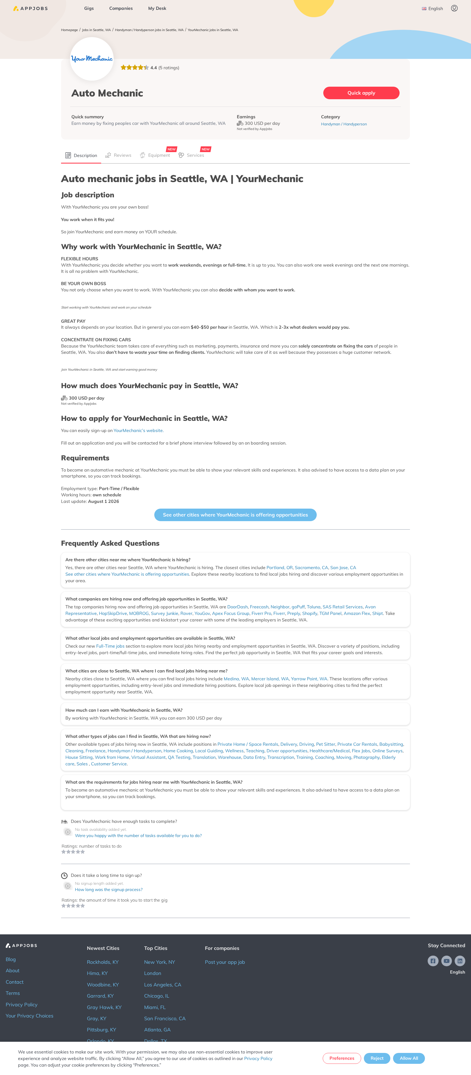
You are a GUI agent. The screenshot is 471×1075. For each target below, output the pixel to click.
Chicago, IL (156, 996)
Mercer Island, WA (270, 678)
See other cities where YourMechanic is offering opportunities (235, 515)
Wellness (234, 750)
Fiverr (279, 613)
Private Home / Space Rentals (248, 744)
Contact (14, 982)
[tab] (81, 156)
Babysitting (391, 744)
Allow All (409, 1058)
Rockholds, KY (103, 962)
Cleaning (74, 750)
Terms (13, 993)
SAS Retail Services (343, 606)
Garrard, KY (100, 996)
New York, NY (159, 962)
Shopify (309, 613)
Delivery (288, 744)
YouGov (202, 613)
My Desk (157, 8)
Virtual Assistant (148, 757)
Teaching (255, 750)
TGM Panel (330, 613)
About (12, 970)
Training (304, 757)
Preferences (342, 1058)
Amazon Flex (357, 613)
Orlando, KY (100, 1041)
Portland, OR (280, 567)
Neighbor (280, 606)
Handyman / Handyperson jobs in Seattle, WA (149, 30)
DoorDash (237, 606)
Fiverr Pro (261, 613)
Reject (377, 1058)
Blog (11, 959)
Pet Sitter (325, 744)
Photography (367, 757)
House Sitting (79, 757)
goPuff (298, 606)
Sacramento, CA (311, 567)
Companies (121, 8)
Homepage (69, 30)
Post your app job (225, 962)
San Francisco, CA (165, 1018)
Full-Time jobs (111, 646)
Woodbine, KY (103, 985)
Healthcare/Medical (330, 750)
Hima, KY (97, 973)
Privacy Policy (22, 1004)
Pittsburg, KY (101, 1029)
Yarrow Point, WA (309, 678)
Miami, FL (155, 1007)
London (152, 973)
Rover (186, 613)
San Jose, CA (343, 567)
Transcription (280, 757)
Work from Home (112, 757)
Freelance (95, 750)
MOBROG (139, 613)
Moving (343, 757)
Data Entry (254, 757)
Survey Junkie (164, 613)
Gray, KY (96, 1018)
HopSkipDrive (113, 613)
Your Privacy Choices (29, 1016)
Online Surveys (387, 750)
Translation (204, 757)
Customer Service (109, 763)
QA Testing (179, 757)
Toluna (314, 606)
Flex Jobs (361, 750)
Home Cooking (178, 750)
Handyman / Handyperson (134, 750)
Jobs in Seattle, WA (96, 30)
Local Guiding (209, 750)
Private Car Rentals (357, 744)
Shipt (377, 613)
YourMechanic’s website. (139, 430)
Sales (83, 763)
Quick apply (361, 93)
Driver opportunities (287, 750)
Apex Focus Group (230, 613)
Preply (293, 613)
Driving (306, 744)
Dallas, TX (155, 1041)
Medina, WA (236, 678)
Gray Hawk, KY (104, 1007)
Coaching (324, 757)
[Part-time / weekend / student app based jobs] (30, 8)
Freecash (259, 606)
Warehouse (229, 757)
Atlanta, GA (157, 1029)
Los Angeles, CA (162, 985)
